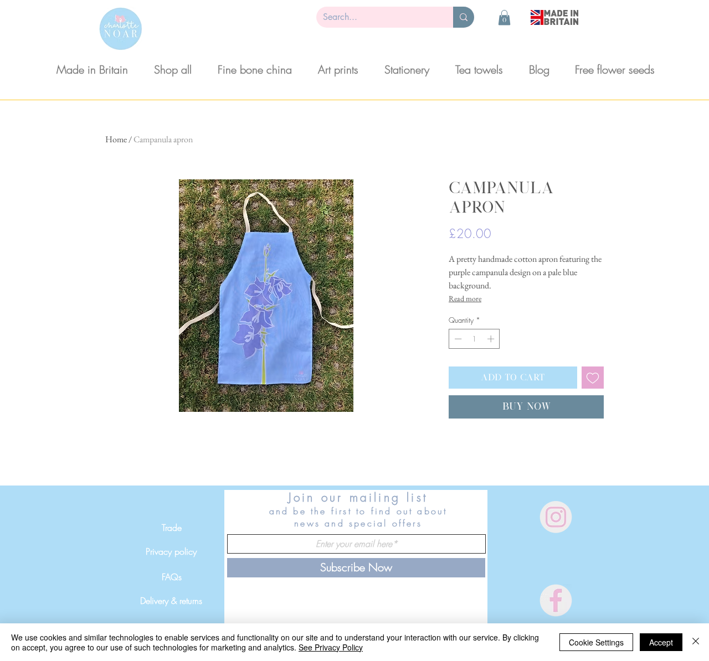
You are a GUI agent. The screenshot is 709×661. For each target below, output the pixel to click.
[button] (504, 17)
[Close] (695, 642)
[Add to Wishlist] (593, 377)
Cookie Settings (596, 642)
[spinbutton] (474, 338)
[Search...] (463, 17)
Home (116, 139)
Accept (661, 642)
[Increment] (492, 338)
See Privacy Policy (331, 647)
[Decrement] (457, 338)
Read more (465, 298)
